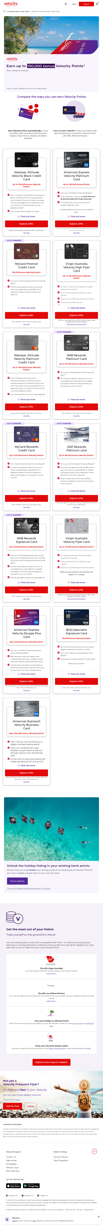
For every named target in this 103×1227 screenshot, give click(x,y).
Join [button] (74, 4)
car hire (79, 1023)
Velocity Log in (12, 1167)
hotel (74, 1023)
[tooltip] (94, 658)
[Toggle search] (66, 4)
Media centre (89, 1210)
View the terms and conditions (76, 324)
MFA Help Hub (12, 1171)
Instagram (28, 1195)
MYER (88, 1048)
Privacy (80, 1210)
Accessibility (11, 1164)
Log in (86, 4)
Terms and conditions (56, 1210)
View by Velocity (61, 1157)
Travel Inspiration (61, 1160)
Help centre (11, 1160)
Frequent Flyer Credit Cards (18, 11)
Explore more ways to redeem (51, 1062)
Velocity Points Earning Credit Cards (45, 11)
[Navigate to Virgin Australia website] (87, 1218)
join (34, 1221)
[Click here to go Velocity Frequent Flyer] (4, 11)
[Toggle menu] (97, 4)
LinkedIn (43, 1195)
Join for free (12, 1106)
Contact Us (11, 1157)
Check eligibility (17, 881)
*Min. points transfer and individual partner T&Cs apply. (29, 888)
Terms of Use (70, 1210)
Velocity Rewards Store (57, 1048)
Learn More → (51, 973)
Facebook (11, 1195)
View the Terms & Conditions (76, 599)
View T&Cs (26, 233)
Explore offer (26, 224)
